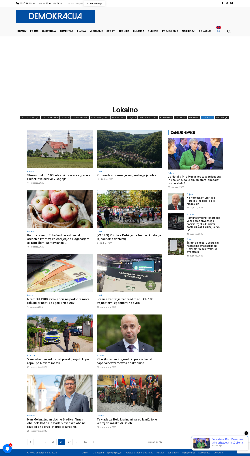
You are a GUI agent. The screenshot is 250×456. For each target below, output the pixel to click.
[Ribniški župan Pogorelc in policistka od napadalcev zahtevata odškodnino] (129, 333)
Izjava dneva (80, 117)
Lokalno (207, 117)
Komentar (166, 117)
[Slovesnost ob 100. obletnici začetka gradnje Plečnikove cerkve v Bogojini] (60, 149)
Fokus (65, 117)
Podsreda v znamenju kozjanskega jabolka (126, 175)
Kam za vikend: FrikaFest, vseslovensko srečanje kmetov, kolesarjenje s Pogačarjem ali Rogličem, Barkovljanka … (58, 239)
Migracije (221, 117)
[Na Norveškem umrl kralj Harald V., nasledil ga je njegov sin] (176, 201)
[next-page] (94, 442)
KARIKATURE (118, 117)
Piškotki (160, 452)
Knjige (132, 117)
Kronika (180, 117)
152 (85, 441)
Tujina (190, 194)
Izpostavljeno (99, 117)
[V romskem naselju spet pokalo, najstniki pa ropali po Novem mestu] (60, 333)
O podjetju (98, 452)
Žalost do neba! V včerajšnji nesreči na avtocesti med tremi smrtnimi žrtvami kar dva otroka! (203, 247)
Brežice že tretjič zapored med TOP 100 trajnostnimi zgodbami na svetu (125, 301)
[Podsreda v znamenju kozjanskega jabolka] (129, 149)
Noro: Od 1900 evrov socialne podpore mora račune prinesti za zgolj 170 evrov (58, 301)
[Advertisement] (125, 73)
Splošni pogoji (114, 452)
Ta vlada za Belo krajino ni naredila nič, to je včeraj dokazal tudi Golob (127, 421)
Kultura (194, 117)
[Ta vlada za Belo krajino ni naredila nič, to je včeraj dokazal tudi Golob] (129, 393)
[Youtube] (232, 3)
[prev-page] (30, 442)
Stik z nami (173, 452)
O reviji (85, 452)
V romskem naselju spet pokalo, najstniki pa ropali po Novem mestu (58, 361)
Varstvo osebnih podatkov (139, 452)
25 (53, 441)
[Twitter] (227, 3)
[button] (228, 31)
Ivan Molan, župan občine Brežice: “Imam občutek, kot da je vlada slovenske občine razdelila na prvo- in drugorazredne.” (56, 423)
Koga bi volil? (148, 117)
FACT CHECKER (50, 117)
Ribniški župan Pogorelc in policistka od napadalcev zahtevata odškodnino (124, 361)
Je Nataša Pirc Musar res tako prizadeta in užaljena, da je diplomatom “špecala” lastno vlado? (194, 180)
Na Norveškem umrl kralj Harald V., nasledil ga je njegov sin (201, 200)
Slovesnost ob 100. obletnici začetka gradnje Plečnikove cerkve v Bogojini (58, 177)
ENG (218, 31)
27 (69, 441)
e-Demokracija (30, 117)
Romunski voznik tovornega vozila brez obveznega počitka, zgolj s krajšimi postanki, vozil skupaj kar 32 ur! (203, 224)
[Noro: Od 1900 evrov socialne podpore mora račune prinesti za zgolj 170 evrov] (60, 273)
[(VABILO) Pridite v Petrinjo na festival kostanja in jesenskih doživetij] (129, 209)
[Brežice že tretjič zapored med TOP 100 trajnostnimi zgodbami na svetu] (129, 273)
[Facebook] (222, 3)
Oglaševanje (188, 452)
